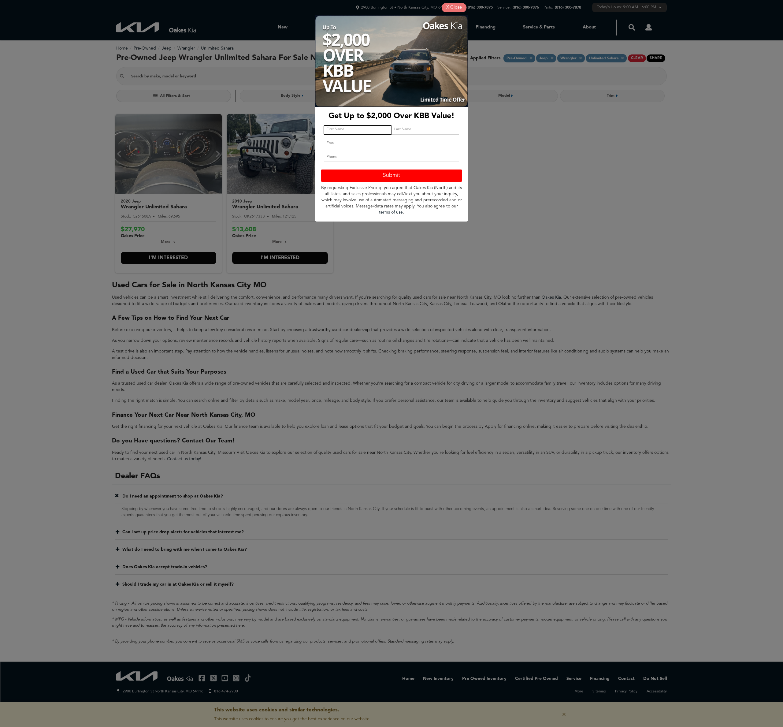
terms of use (391, 212)
